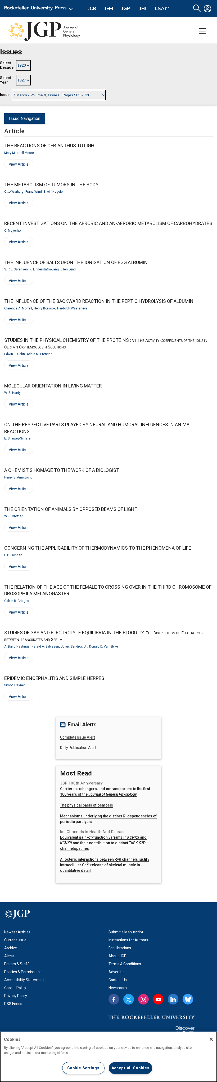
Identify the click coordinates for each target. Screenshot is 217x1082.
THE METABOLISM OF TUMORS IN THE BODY (51, 184)
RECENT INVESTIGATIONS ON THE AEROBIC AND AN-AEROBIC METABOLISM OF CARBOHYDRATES (108, 223)
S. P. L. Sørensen (16, 269)
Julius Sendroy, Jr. (74, 646)
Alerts (9, 956)
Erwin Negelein (54, 191)
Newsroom (117, 988)
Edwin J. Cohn (14, 354)
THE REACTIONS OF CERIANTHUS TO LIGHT (50, 145)
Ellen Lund (68, 269)
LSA (159, 8)
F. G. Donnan (13, 555)
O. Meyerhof (13, 230)
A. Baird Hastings (17, 646)
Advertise (116, 972)
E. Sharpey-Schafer (17, 438)
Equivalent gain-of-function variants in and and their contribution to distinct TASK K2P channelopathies (103, 843)
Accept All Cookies (131, 1068)
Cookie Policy (15, 988)
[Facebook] (113, 999)
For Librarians (119, 948)
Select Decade (6, 65)
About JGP (117, 956)
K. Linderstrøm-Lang (44, 269)
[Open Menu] (39, 8)
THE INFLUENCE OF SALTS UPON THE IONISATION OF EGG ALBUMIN (76, 262)
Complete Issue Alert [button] (77, 737)
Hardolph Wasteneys (72, 308)
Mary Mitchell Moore (19, 153)
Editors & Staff (16, 964)
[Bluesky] (188, 999)
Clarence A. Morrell (18, 308)
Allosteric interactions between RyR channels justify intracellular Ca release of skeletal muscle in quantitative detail (104, 865)
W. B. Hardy (12, 393)
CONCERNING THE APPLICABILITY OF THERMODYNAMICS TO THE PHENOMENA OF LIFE (97, 548)
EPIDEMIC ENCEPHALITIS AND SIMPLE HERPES (54, 678)
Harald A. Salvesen (45, 646)
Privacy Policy (15, 996)
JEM (109, 8)
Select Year (5, 80)
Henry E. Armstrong (18, 477)
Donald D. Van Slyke (103, 646)
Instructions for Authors (128, 940)
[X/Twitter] (128, 999)
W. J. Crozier (13, 516)
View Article (16, 165)
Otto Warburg (14, 191)
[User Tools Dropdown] (207, 8)
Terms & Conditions (124, 964)
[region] (108, 1057)
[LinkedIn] (173, 999)
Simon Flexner (14, 685)
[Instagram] (143, 999)
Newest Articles (17, 932)
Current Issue (15, 940)
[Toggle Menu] (202, 31)
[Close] (211, 1039)
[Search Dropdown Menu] (197, 8)
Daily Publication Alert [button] (78, 747)
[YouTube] (158, 999)
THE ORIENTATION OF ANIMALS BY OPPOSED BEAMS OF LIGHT (70, 509)
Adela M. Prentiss (39, 354)
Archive (10, 948)
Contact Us (117, 980)
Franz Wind (33, 191)
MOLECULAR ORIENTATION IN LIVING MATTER (53, 386)
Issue (5, 95)
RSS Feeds (13, 1004)
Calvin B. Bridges (16, 601)
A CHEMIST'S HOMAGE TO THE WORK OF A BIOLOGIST (61, 470)
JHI (142, 8)
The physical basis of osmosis (86, 805)
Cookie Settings (83, 1068)
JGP (125, 8)
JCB (92, 8)
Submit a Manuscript (125, 932)
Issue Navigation (24, 118)
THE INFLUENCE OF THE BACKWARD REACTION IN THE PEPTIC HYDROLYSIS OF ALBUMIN (98, 301)
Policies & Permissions (23, 972)
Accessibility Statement (24, 980)
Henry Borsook (44, 308)
